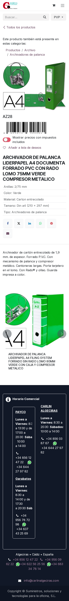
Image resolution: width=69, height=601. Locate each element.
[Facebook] (7, 223)
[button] (7, 333)
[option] (34, 333)
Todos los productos (20, 27)
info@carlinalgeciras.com (41, 580)
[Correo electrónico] (7, 233)
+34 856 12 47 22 (25, 559)
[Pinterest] (51, 223)
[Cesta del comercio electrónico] (53, 5)
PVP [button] (57, 17)
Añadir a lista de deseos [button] (24, 147)
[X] (18, 223)
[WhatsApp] (40, 223)
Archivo (29, 50)
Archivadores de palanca (27, 54)
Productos (13, 50)
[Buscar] (44, 17)
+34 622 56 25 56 (33, 564)
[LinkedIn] (29, 223)
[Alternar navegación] (62, 5)
